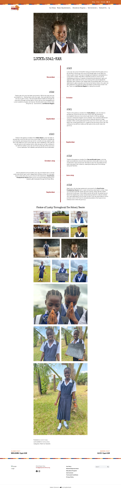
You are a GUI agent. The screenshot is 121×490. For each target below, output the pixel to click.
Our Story (52, 8)
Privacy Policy (70, 477)
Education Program (79, 8)
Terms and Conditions (72, 475)
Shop (98, 2)
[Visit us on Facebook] (107, 2)
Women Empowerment (63, 8)
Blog (93, 2)
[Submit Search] (108, 467)
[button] (109, 8)
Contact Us (102, 8)
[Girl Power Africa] (15, 8)
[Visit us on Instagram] (109, 2)
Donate (103, 2)
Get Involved (92, 8)
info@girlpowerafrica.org (43, 467)
